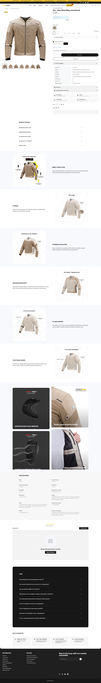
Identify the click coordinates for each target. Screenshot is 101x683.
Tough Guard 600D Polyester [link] (66, 425)
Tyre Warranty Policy (31, 662)
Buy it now (76, 58)
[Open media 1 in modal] (25, 36)
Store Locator (6, 661)
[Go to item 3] (16, 66)
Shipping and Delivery (31, 655)
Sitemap (4, 664)
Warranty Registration (7, 662)
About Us (5, 655)
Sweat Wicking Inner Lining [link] (75, 468)
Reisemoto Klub (6, 670)
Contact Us (5, 659)
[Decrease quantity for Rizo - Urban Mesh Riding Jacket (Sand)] (54, 54)
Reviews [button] (15, 528)
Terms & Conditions (31, 659)
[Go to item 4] (21, 66)
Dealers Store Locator (48, 2)
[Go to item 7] (38, 66)
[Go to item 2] (10, 66)
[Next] (45, 39)
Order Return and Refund (32, 657)
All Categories (6, 8)
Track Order (5, 657)
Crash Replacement (7, 668)
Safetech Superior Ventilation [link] (28, 469)
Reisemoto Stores (58, 2)
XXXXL (79, 33)
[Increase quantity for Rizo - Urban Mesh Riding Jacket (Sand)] (59, 54)
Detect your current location (57, 47)
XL (64, 33)
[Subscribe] (81, 659)
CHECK (65, 43)
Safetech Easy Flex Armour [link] (26, 426)
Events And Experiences (67, 2)
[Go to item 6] (32, 66)
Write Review (84, 528)
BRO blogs (5, 666)
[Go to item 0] (5, 66)
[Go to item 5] (27, 66)
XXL (69, 33)
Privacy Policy (30, 661)
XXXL (74, 33)
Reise (54, 8)
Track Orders (76, 2)
